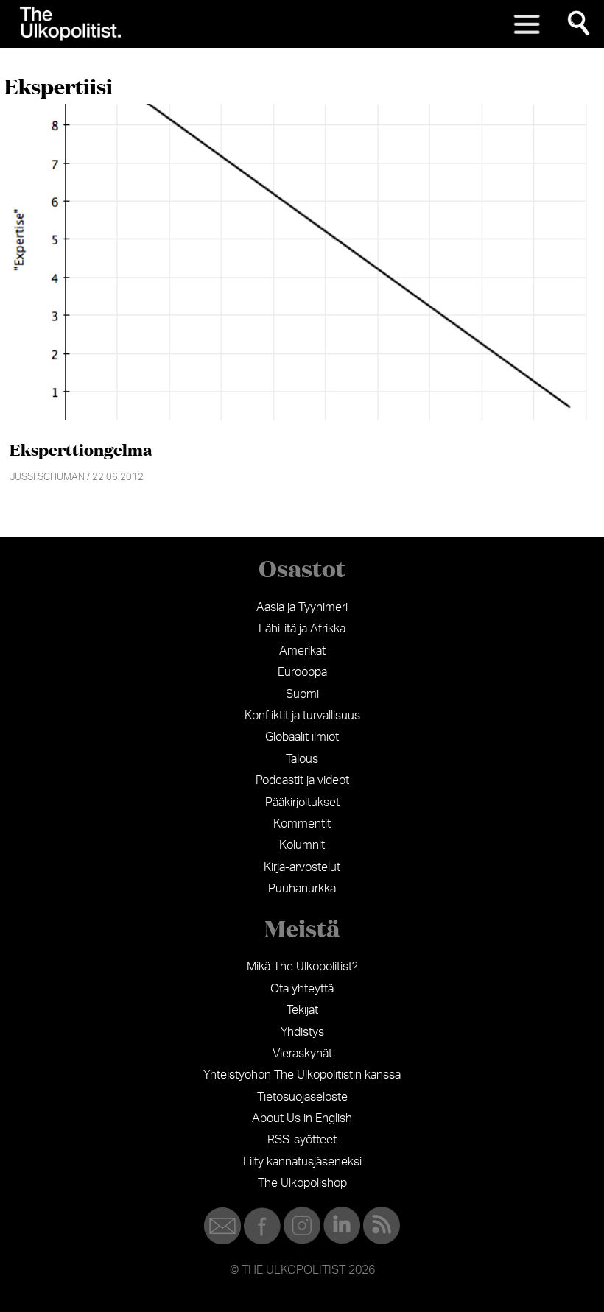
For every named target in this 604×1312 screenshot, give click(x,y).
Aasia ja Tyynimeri (302, 607)
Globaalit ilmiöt (302, 737)
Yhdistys (302, 1032)
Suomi (302, 694)
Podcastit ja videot (302, 780)
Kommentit (302, 824)
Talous (302, 759)
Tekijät (302, 1010)
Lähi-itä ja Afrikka (302, 629)
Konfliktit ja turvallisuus (302, 716)
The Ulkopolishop (302, 1183)
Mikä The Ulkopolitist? (302, 967)
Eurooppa (302, 672)
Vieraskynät (302, 1053)
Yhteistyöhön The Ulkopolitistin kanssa (302, 1075)
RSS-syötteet (302, 1140)
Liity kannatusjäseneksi (302, 1162)
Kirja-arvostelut (302, 867)
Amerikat (302, 651)
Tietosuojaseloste (302, 1097)
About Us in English (302, 1118)
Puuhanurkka (302, 889)
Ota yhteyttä (302, 989)
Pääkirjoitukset (302, 802)
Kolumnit (302, 845)
